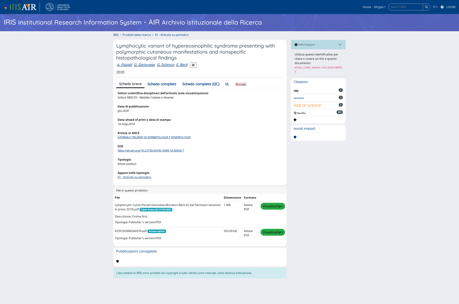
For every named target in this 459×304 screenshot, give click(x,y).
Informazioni (306, 44)
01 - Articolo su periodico (172, 35)
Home (367, 7)
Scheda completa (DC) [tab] (200, 84)
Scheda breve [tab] (130, 83)
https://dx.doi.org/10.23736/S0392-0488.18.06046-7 (151, 151)
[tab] (227, 84)
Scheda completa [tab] (162, 84)
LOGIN (450, 7)
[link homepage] (21, 7)
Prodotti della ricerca (136, 35)
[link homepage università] (58, 7)
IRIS (116, 35)
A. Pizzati (124, 64)
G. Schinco (165, 64)
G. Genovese (144, 64)
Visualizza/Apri (273, 206)
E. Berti (182, 64)
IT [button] (434, 7)
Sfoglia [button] (378, 7)
